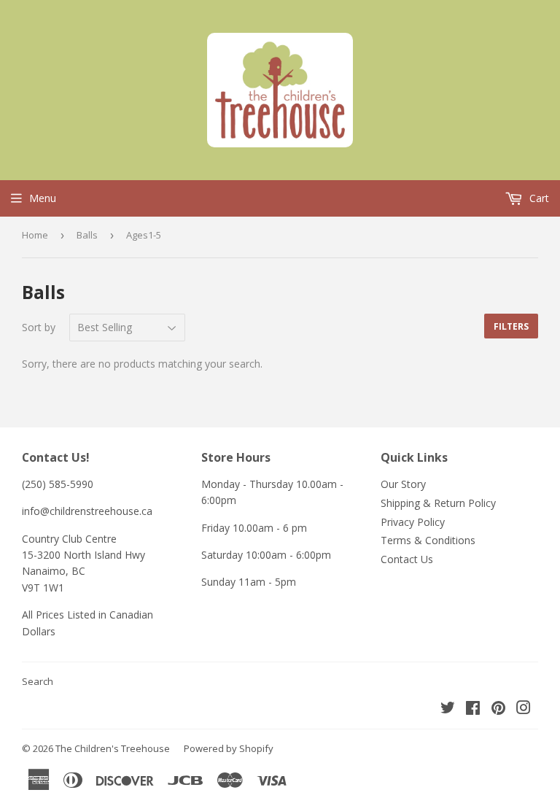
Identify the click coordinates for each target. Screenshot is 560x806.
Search (37, 681)
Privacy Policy (413, 522)
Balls (87, 234)
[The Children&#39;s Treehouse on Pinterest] (498, 709)
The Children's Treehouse (112, 748)
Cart (537, 198)
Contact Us (407, 559)
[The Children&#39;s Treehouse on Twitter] (447, 709)
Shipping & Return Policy (438, 503)
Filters (511, 326)
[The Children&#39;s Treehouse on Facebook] (473, 709)
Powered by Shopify (228, 748)
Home (35, 234)
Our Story (403, 484)
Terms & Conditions (428, 540)
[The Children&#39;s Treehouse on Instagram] (523, 709)
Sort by (38, 327)
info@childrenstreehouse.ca (87, 511)
